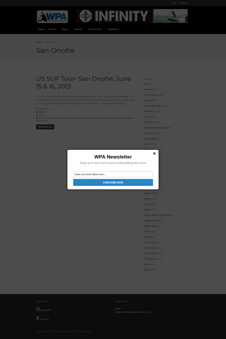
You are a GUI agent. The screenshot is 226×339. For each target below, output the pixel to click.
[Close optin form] (155, 154)
